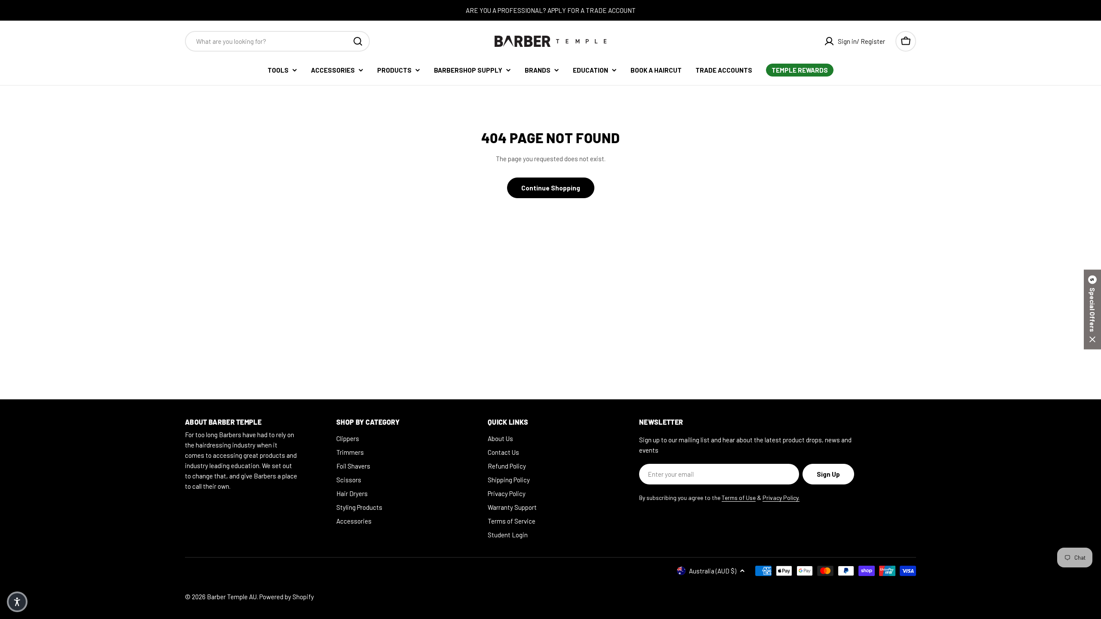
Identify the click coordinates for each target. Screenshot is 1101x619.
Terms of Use (739, 497)
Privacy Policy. (781, 497)
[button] (1092, 309)
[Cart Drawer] (905, 41)
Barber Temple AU (232, 597)
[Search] (358, 41)
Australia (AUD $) (712, 571)
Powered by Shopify (286, 597)
